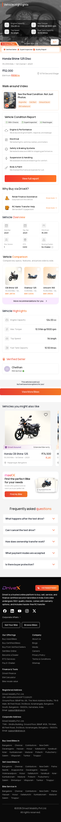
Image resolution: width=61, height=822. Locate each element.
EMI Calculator (9, 677)
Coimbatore (31, 745)
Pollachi (39, 752)
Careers (36, 651)
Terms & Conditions (41, 659)
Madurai (29, 752)
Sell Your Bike (11, 625)
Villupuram (16, 755)
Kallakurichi (40, 748)
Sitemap (36, 663)
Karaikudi (53, 748)
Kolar (5, 752)
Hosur (30, 748)
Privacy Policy (38, 655)
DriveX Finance (9, 673)
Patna (54, 766)
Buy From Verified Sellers (14, 647)
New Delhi (44, 745)
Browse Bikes (30, 625)
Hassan (21, 748)
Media (35, 647)
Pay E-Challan (8, 663)
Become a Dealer (10, 655)
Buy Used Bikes (9, 639)
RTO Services (8, 659)
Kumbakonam (16, 752)
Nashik (6, 769)
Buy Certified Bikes (11, 643)
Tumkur (27, 755)
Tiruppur (37, 755)
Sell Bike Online (9, 651)
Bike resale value (10, 681)
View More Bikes (30, 391)
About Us (36, 639)
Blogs (35, 643)
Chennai (19, 745)
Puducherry (51, 752)
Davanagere (8, 748)
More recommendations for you (28, 301)
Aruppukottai (17, 769)
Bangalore (7, 745)
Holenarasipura (10, 773)
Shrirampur (16, 780)
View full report (30, 178)
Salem (5, 755)
